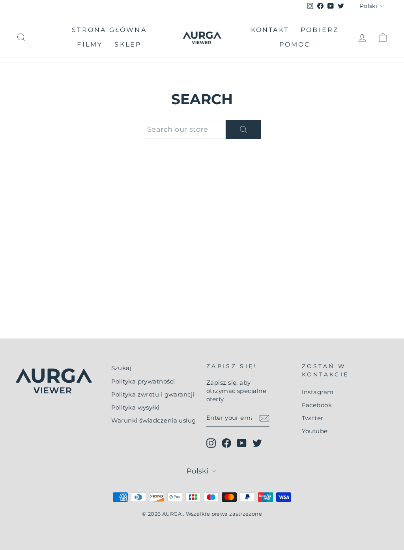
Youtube (315, 431)
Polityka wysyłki (135, 407)
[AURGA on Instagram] (211, 443)
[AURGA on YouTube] (242, 443)
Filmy (90, 44)
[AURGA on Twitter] (257, 443)
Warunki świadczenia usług (153, 420)
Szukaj (121, 368)
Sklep (127, 44)
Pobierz (320, 30)
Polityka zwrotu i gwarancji (153, 394)
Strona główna (109, 30)
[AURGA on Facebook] (226, 443)
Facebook (317, 405)
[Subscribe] (264, 418)
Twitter (313, 418)
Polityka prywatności (143, 381)
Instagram (318, 392)
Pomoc (294, 44)
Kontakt (270, 30)
